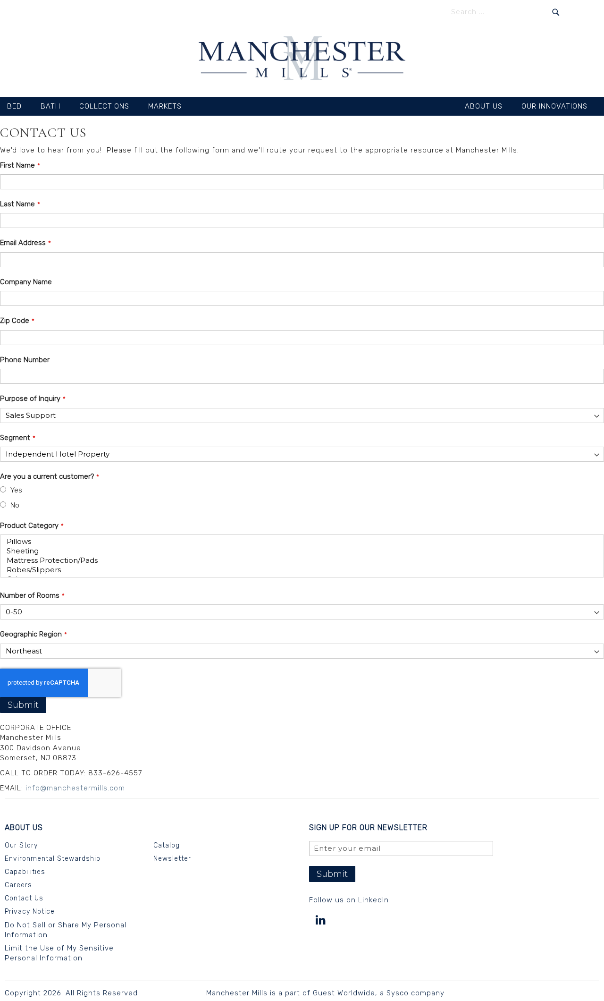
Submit (23, 705)
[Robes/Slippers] (299, 570)
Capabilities (25, 872)
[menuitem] (19, 106)
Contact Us (24, 898)
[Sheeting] (299, 551)
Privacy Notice (30, 912)
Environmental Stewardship (53, 859)
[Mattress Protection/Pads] (299, 560)
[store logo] (302, 59)
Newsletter (172, 859)
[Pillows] (299, 541)
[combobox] (505, 12)
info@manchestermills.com (75, 788)
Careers (18, 885)
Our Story (21, 845)
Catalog (166, 845)
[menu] (302, 106)
